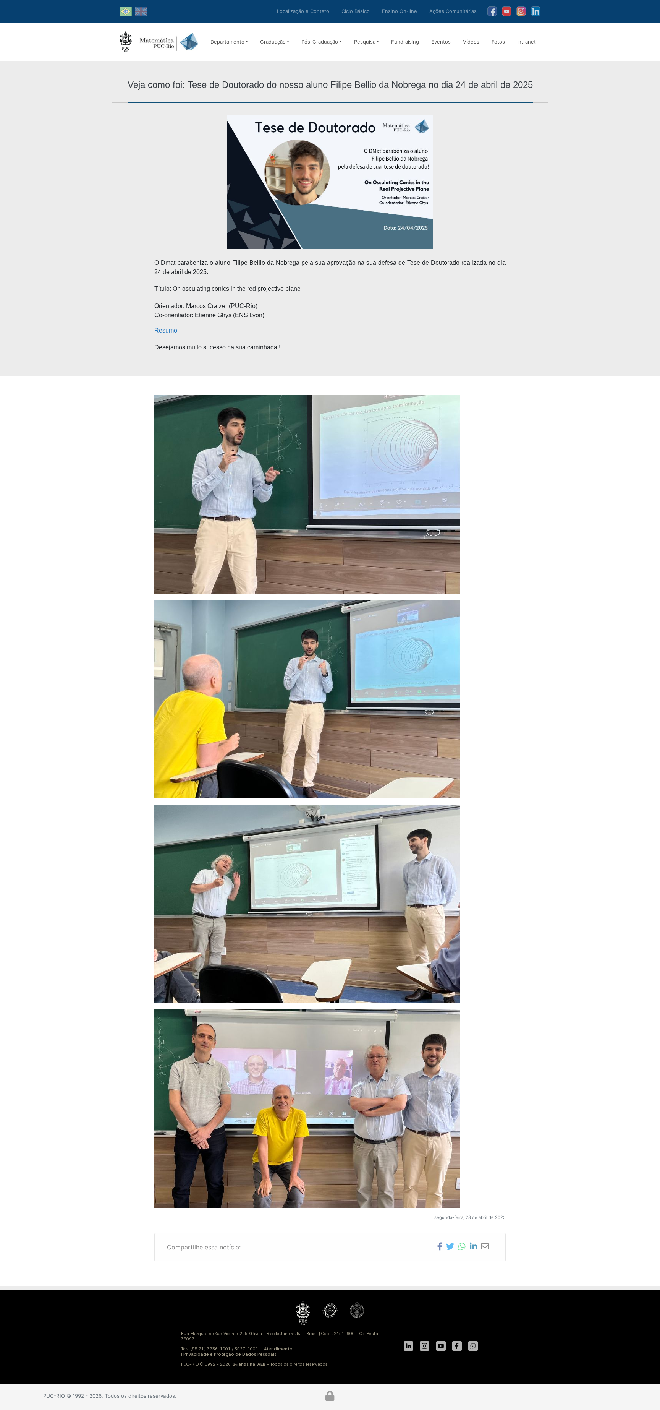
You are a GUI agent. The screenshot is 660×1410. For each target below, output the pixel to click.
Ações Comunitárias (453, 11)
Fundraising (405, 42)
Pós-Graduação (319, 42)
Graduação (273, 42)
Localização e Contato (303, 11)
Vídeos (471, 42)
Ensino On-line (399, 11)
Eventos (441, 42)
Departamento (227, 42)
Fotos (498, 42)
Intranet (526, 42)
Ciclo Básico (355, 11)
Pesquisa (364, 42)
